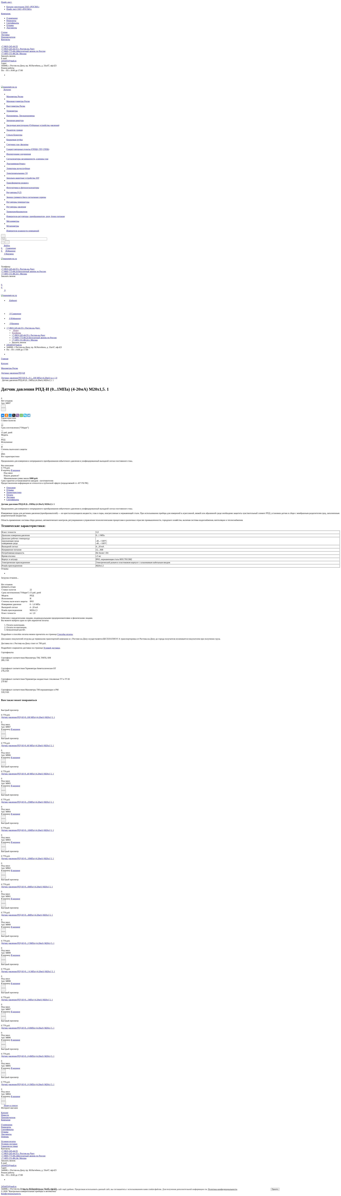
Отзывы (10, 25)
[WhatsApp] (21, 415)
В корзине (15, 470)
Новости (5, 1115)
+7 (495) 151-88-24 (13, 53)
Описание (11, 487)
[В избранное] (3, 406)
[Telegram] (28, 415)
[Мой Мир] (10, 415)
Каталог (4, 1113)
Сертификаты (12, 23)
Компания (5, 1120)
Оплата (9, 495)
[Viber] (17, 415)
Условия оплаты (8, 1141)
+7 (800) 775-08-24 (23, 51)
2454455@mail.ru (8, 61)
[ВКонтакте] (2, 415)
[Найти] (7, 242)
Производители (8, 1117)
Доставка (10, 497)
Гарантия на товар (9, 1146)
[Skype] (25, 415)
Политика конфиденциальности (222, 1189)
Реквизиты (11, 20)
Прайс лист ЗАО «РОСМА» (19, 9)
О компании (12, 18)
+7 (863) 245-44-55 (9, 46)
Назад (16, 330)
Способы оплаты (65, 634)
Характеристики (13, 492)
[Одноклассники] (6, 415)
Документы (11, 28)
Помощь (5, 1137)
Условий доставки (51, 648)
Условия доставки (9, 1144)
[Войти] (2, 282)
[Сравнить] (3, 409)
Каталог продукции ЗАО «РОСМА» (22, 7)
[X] (13, 415)
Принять (275, 1189)
